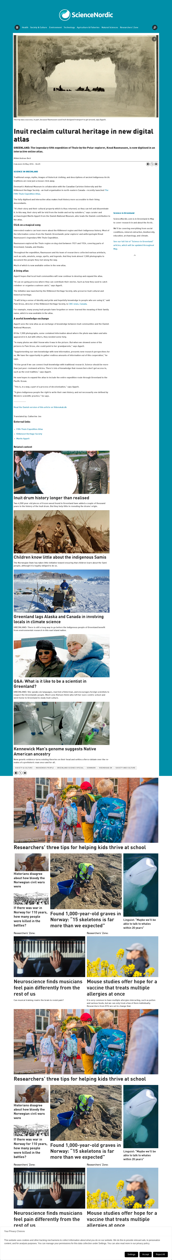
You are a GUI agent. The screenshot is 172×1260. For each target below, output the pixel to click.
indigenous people (45, 768)
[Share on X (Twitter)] (152, 164)
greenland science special (70, 768)
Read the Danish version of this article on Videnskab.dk (40, 407)
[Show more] (135, 255)
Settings (131, 1254)
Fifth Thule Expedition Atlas (29, 429)
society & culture (24, 768)
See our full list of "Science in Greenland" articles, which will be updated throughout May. (133, 245)
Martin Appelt (22, 439)
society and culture (125, 768)
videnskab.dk (105, 768)
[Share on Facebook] (148, 164)
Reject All (160, 1254)
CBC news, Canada (78, 304)
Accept (145, 1254)
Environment (55, 28)
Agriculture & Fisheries (88, 28)
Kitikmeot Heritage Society (29, 434)
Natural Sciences (110, 28)
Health (25, 28)
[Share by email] (156, 164)
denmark (91, 768)
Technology (69, 28)
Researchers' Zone (129, 28)
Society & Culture (38, 28)
